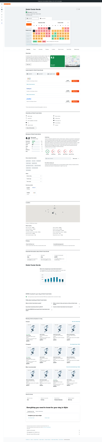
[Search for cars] (1, 12)
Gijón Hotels (61, 439)
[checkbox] (31, 188)
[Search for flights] (1, 7)
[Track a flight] (1, 17)
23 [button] (41, 36)
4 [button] (46, 28)
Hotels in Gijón (47, 417)
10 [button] (44, 30)
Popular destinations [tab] (39, 411)
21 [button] (36, 36)
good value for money (29, 165)
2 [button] (41, 28)
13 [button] (57, 33)
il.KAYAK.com (27, 439)
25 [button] (46, 36)
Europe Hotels (36, 439)
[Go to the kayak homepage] (7, 4)
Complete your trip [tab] (30, 411)
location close (28, 167)
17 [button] (44, 33)
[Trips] (1, 20)
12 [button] (49, 30)
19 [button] (49, 33)
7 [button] (36, 30)
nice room (33, 160)
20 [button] (33, 36)
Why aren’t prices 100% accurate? (33, 434)
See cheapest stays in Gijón (75, 344)
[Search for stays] (1, 9)
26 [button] (49, 36)
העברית (60, 1)
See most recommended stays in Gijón (73, 366)
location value (28, 163)
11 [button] (46, 30)
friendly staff (39, 160)
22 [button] (39, 36)
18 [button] (46, 33)
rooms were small (35, 167)
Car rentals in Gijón (31, 417)
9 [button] (41, 30)
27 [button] (57, 38)
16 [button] (41, 33)
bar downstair (28, 170)
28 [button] (36, 38)
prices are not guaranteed (47, 427)
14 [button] (36, 33)
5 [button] (49, 28)
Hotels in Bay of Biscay (54, 439)
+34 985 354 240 (29, 15)
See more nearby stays (76, 321)
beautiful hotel (34, 163)
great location (28, 160)
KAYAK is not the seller (31, 430)
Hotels (32, 439)
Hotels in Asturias (47, 439)
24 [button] (44, 36)
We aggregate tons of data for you (33, 432)
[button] (101, 1)
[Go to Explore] (1, 15)
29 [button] (39, 38)
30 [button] (41, 38)
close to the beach (38, 165)
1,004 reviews (34, 12)
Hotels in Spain (41, 439)
